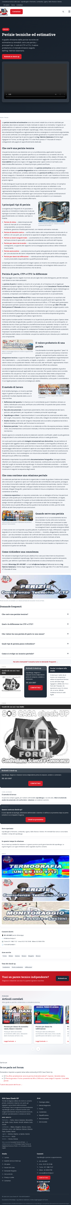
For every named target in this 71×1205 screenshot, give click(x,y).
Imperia (15, 1134)
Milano (11, 956)
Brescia (38, 956)
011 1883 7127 (48, 1167)
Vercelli (21, 1122)
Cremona (5, 1129)
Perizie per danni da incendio (15, 243)
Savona (27, 1134)
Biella (6, 1122)
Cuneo (11, 1122)
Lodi (14, 1129)
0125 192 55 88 (47, 1164)
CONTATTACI (35, 688)
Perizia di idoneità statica (14, 232)
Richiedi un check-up (11, 57)
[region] (35, 1024)
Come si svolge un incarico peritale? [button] (18, 653)
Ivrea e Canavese (20, 1120)
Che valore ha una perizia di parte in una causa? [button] (23, 634)
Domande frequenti (10, 1171)
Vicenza (15, 1139)
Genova (17, 956)
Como (29, 1127)
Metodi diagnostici (45, 1105)
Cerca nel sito (8, 1174)
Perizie (41, 1109)
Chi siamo (6, 5)
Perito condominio (17, 967)
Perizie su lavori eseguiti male (15, 238)
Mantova (18, 1129)
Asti (3, 1122)
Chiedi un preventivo (35, 820)
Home (2, 117)
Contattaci (20, 5)
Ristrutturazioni (44, 1118)
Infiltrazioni (28, 967)
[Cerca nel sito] (63, 12)
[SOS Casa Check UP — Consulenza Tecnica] (4, 12)
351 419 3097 (31, 683)
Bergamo (31, 956)
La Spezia (21, 1134)
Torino (5, 956)
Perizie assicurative (11, 251)
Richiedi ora (62, 978)
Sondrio (8, 1131)
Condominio (6, 967)
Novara (24, 956)
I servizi (6, 1157)
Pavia (3, 1131)
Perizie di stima (10, 222)
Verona (10, 1139)
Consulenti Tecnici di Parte (17, 1142)
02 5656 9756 (48, 1170)
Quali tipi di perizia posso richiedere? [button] (18, 644)
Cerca (13, 5)
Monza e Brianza (27, 1129)
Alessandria (29, 1120)
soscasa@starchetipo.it (46, 1173)
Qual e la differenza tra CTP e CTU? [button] (17, 624)
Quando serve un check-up (12, 1161)
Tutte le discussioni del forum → (11, 1085)
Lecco (10, 1129)
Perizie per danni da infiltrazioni (16, 256)
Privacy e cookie (9, 1177)
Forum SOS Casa (9, 1167)
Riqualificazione (44, 1115)
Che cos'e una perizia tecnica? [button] (15, 614)
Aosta (13, 1136)
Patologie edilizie (44, 1102)
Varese (13, 1131)
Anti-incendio (43, 1122)
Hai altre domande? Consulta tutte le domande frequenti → (35, 662)
